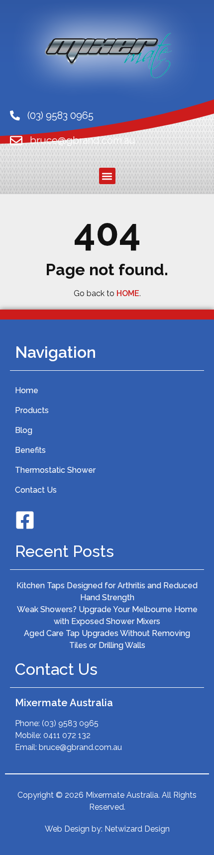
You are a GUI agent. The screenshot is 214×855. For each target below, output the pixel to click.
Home (26, 390)
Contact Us (36, 490)
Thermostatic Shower (55, 470)
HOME (127, 293)
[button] (107, 176)
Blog (23, 430)
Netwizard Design (137, 829)
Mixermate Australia (64, 703)
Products (32, 410)
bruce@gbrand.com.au (82, 140)
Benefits (30, 450)
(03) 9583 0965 (60, 115)
